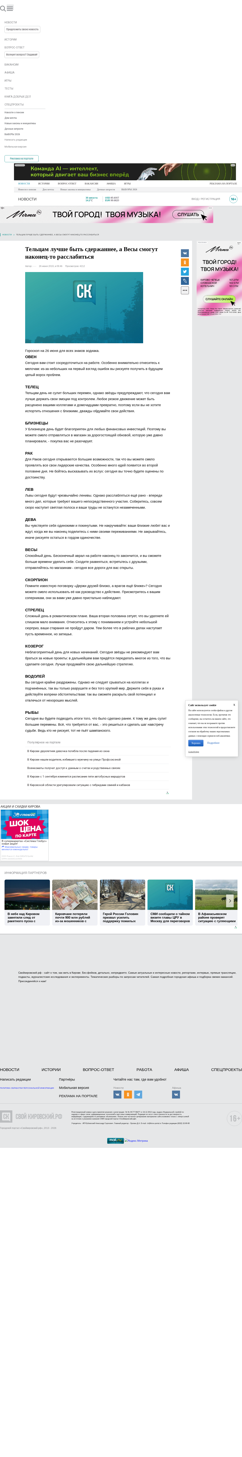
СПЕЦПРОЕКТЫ (226, 1069)
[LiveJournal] (185, 281)
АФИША (111, 183)
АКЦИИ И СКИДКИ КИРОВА (20, 806)
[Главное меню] (10, 7)
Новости (7, 235)
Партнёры (67, 1079)
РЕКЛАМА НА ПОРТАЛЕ (223, 183)
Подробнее (213, 742)
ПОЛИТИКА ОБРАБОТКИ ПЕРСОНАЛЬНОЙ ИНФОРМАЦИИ (27, 1088)
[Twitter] (185, 271)
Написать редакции (15, 1079)
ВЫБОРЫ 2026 (129, 189)
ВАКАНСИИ (91, 183)
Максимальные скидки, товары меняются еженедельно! (20, 848)
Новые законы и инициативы (75, 189)
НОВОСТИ (24, 183)
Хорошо (195, 743)
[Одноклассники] (185, 262)
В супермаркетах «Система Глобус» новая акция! (24, 842)
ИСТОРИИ (44, 183)
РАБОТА (144, 1069)
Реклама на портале (21, 158)
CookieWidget (193, 752)
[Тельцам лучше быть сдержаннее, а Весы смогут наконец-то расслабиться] (84, 307)
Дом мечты (48, 189)
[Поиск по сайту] (3, 8)
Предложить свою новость (22, 29)
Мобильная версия (74, 1088)
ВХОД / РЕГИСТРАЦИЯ (206, 198)
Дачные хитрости (106, 189)
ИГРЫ (127, 183)
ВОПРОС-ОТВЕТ (67, 183)
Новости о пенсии (27, 189)
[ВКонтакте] (185, 253)
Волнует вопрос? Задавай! (21, 54)
